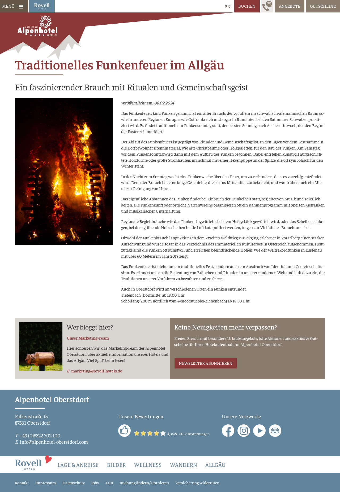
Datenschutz (73, 482)
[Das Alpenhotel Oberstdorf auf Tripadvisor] (275, 430)
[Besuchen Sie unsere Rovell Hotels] (33, 462)
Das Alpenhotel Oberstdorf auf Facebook (228, 430)
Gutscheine (323, 5)
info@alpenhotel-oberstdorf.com (54, 441)
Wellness (148, 464)
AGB (109, 482)
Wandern (183, 464)
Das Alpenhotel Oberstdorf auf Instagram (243, 430)
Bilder (116, 464)
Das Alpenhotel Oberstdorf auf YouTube (259, 430)
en (228, 6)
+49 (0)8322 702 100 (40, 435)
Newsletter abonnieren (205, 363)
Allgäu (215, 464)
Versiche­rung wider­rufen (197, 482)
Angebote (289, 5)
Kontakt (22, 482)
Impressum (45, 482)
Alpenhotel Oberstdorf (261, 344)
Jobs (95, 482)
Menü (8, 5)
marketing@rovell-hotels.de (96, 370)
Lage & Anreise (78, 464)
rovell (42, 6)
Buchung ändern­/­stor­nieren (144, 482)
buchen (247, 5)
